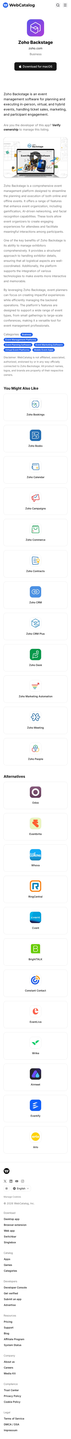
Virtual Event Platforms (17, 349)
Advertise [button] (10, 1304)
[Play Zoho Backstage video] (35, 157)
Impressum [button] (10, 1430)
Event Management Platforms (20, 339)
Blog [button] (6, 1333)
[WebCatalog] (6, 1171)
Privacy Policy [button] (12, 1395)
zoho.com (35, 48)
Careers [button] (8, 1367)
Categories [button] (10, 1270)
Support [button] (8, 1327)
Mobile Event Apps (43, 349)
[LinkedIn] (10, 1181)
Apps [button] (7, 1259)
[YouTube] (16, 1181)
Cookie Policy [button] (12, 1401)
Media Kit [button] (10, 1373)
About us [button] (9, 1361)
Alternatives (14, 776)
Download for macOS (37, 66)
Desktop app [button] (11, 1219)
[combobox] (21, 1188)
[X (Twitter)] (5, 1181)
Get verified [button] (11, 1293)
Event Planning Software (18, 344)
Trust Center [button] (11, 1390)
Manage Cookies (12, 1196)
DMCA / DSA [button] (11, 1424)
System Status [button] (12, 1345)
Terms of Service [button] (14, 1418)
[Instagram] (22, 1181)
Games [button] (8, 1264)
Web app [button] (9, 1230)
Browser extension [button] (15, 1224)
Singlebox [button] (10, 1242)
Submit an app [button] (12, 1299)
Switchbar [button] (10, 1236)
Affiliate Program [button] (14, 1339)
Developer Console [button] (15, 1287)
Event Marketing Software (49, 344)
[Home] (19, 5)
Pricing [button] (8, 1321)
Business (36, 54)
